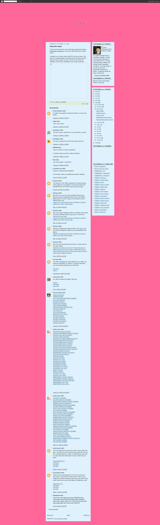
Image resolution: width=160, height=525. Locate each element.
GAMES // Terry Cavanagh (102, 207)
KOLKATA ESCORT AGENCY (61, 354)
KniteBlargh (56, 139)
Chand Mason (57, 472)
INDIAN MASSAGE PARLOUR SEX (62, 307)
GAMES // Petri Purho (101, 203)
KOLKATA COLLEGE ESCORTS (62, 331)
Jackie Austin (57, 448)
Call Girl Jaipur (69, 204)
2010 (96, 100)
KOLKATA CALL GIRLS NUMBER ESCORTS (65, 338)
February (99, 138)
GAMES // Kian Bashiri (101, 196)
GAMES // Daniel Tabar (101, 187)
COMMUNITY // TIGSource (102, 175)
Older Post (86, 515)
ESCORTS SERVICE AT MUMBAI (62, 406)
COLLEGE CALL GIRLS (59, 375)
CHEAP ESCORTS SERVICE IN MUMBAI (64, 431)
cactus (105, 47)
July (98, 127)
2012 (96, 96)
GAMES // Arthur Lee (100, 178)
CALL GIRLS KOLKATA (59, 312)
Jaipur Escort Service (67, 202)
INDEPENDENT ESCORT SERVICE (63, 377)
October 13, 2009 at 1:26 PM (61, 118)
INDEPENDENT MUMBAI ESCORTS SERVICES (66, 438)
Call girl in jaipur (68, 249)
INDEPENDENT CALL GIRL (60, 382)
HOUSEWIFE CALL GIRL (60, 368)
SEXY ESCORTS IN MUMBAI (61, 434)
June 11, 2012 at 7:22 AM (60, 177)
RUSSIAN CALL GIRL (59, 359)
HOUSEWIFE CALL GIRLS (60, 366)
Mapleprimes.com (58, 483)
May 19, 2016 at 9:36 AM (60, 238)
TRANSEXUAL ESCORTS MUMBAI (63, 427)
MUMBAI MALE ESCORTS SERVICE (63, 417)
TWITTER (101, 82)
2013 (96, 94)
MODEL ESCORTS (58, 372)
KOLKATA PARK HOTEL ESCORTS (63, 344)
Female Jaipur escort (79, 247)
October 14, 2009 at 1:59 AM (61, 144)
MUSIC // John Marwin (101, 209)
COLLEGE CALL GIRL (59, 373)
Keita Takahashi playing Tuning (104, 119)
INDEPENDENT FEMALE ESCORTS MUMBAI (65, 401)
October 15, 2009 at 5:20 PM (61, 165)
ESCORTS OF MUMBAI (59, 398)
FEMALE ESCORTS (58, 295)
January (99, 140)
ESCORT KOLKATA (58, 316)
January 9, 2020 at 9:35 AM (60, 326)
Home (68, 515)
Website (55, 282)
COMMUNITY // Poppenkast (102, 173)
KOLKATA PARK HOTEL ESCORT (62, 345)
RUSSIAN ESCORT (58, 356)
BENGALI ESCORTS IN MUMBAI (62, 415)
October (99, 109)
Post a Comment (53, 509)
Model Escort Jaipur (58, 204)
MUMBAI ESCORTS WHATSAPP (62, 403)
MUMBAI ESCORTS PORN (60, 433)
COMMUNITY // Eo (100, 171)
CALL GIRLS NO (57, 310)
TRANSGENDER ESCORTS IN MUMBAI (64, 405)
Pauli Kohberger (57, 111)
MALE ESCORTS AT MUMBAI (61, 424)
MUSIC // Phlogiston (100, 212)
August (99, 124)
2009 (96, 102)
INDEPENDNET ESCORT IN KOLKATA (63, 352)
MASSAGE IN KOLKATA (60, 303)
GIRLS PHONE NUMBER (60, 305)
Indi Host (55, 259)
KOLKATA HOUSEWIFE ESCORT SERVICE (65, 349)
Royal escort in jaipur (75, 251)
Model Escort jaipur (58, 249)
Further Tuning (100, 115)
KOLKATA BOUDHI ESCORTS (61, 351)
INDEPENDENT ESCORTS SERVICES (63, 380)
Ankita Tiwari (57, 329)
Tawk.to (55, 270)
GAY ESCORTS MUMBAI (60, 410)
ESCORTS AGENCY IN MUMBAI (62, 400)
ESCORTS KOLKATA (59, 317)
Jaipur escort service (66, 247)
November (99, 106)
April (98, 133)
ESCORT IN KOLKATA (59, 319)
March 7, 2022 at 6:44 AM (60, 492)
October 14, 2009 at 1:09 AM (61, 135)
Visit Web (55, 466)
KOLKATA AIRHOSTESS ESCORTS (63, 342)
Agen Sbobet (79, 186)
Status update (100, 111)
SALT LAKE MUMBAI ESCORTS (62, 436)
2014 (96, 91)
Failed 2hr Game (100, 113)
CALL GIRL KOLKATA (59, 300)
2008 (96, 142)
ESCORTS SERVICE (59, 302)
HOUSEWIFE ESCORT (59, 363)
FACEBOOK (106, 80)
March (98, 135)
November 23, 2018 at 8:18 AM (61, 273)
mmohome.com (57, 168)
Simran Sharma (57, 292)
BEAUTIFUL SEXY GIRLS (60, 314)
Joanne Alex (56, 277)
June (98, 129)
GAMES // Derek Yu (100, 189)
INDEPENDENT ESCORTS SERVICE (63, 379)
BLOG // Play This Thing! (101, 168)
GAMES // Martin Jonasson (102, 198)
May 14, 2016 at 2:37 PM (60, 223)
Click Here (56, 268)
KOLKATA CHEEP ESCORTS (61, 337)
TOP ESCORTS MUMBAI (60, 441)
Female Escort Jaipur (79, 202)
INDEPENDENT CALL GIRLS (61, 384)
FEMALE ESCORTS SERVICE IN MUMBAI (65, 426)
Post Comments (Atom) (60, 518)
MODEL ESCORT (58, 370)
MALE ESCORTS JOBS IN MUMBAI (63, 413)
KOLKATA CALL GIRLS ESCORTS (62, 335)
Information (56, 284)
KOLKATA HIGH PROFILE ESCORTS (63, 340)
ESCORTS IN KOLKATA (59, 321)
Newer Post (50, 515)
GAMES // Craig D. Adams (102, 184)
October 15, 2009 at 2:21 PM (61, 156)
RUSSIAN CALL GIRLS (59, 361)
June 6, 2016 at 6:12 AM (59, 256)
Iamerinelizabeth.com (59, 461)
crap (87, 103)
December (99, 104)
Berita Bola (73, 186)
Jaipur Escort (56, 202)
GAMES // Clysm (99, 182)
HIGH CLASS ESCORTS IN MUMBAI (63, 408)
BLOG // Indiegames (100, 166)
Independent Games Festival (104, 117)
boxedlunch (56, 130)
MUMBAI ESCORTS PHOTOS (61, 422)
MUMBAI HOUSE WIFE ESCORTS (62, 419)
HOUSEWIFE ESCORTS (60, 365)
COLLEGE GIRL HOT (59, 323)
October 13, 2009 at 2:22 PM (61, 127)
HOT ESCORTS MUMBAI (60, 440)
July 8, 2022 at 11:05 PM (59, 506)
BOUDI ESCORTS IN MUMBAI (61, 421)
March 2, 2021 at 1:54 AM (60, 469)
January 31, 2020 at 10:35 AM (61, 392)
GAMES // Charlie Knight (101, 180)
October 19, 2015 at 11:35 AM (61, 189)
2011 (96, 98)
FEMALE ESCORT (58, 296)
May (98, 131)
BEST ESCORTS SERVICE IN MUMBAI (64, 412)
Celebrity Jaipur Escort (63, 251)
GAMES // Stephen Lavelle (102, 205)
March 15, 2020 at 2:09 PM (60, 445)
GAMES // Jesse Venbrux (102, 193)
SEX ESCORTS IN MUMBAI (61, 429)
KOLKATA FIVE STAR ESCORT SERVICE (64, 347)
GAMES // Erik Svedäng (101, 191)
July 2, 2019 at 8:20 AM (59, 289)
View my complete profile (102, 75)
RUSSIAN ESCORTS (59, 358)
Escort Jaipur (63, 216)
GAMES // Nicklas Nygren (102, 200)
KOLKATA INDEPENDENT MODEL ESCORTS (65, 333)
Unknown (55, 180)
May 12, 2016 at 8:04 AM (60, 207)
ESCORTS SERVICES (59, 309)
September (100, 122)
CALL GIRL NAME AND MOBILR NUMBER (64, 298)
